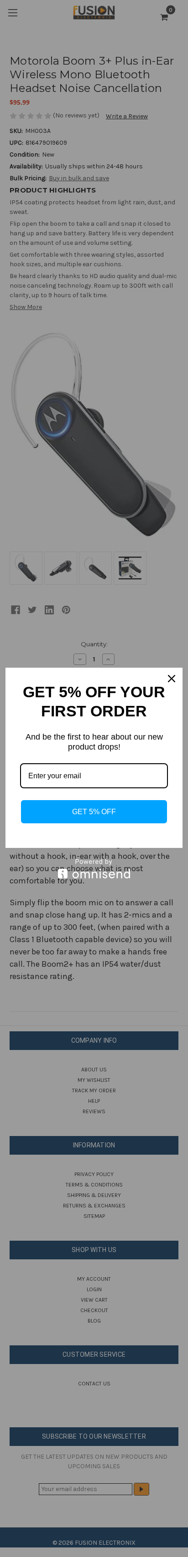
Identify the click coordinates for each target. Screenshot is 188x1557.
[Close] (172, 679)
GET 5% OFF (94, 812)
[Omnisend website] (94, 868)
